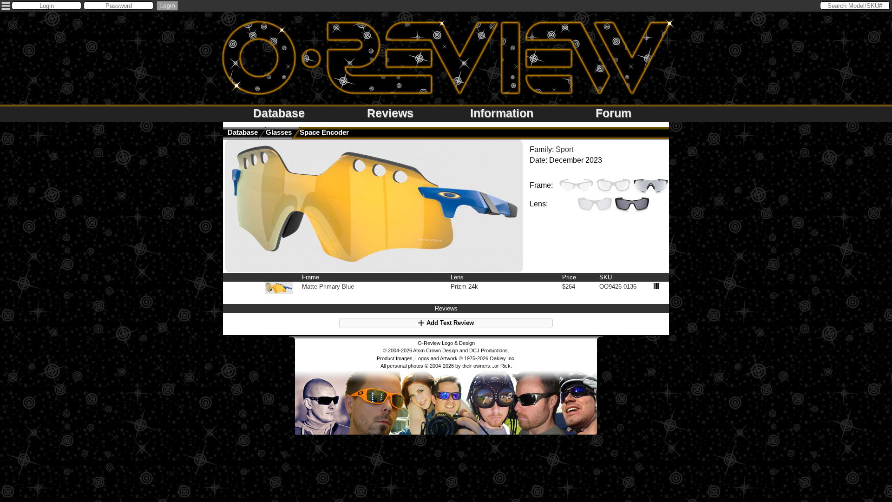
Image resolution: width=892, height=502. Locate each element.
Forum (613, 112)
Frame (310, 277)
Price (569, 277)
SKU (605, 277)
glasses (279, 132)
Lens (457, 277)
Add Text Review (449, 322)
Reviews (390, 112)
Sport (564, 149)
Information (501, 112)
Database (279, 112)
